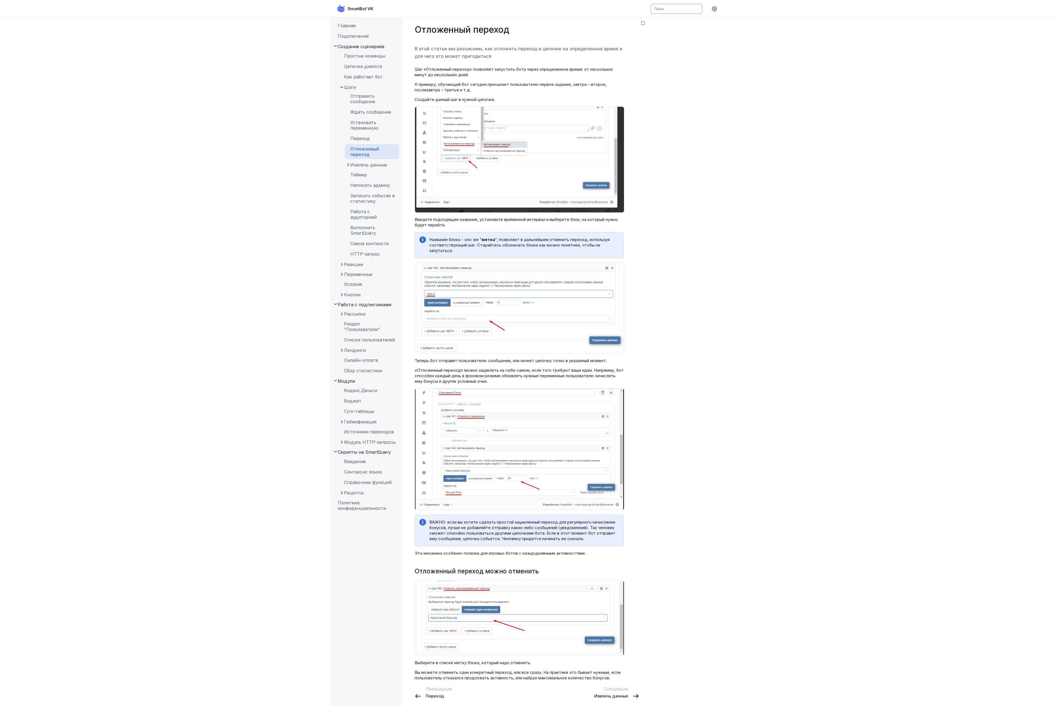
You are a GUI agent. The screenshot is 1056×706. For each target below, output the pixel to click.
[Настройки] (714, 9)
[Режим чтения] (643, 23)
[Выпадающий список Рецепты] (341, 493)
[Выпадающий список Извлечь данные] (347, 165)
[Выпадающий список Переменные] (341, 274)
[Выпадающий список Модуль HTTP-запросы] (341, 442)
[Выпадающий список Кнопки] (341, 294)
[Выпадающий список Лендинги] (341, 350)
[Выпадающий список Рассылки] (341, 314)
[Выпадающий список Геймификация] (341, 422)
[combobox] (676, 8)
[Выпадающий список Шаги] (341, 87)
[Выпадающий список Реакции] (341, 264)
